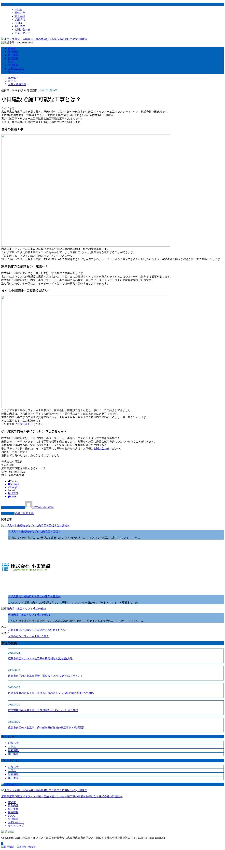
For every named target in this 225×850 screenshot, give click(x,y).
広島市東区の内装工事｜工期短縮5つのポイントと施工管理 (43, 710)
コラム (12, 746)
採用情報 (19, 19)
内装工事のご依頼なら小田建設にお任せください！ (38, 629)
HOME (18, 9)
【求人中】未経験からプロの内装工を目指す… (35, 531)
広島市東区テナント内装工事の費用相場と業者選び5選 (40, 658)
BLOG (18, 23)
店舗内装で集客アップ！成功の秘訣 (29, 614)
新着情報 (13, 750)
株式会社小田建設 (43, 507)
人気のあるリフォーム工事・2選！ (28, 636)
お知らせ (13, 742)
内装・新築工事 (17, 84)
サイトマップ (22, 33)
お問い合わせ (22, 29)
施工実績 (19, 16)
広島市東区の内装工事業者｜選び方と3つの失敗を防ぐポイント (45, 675)
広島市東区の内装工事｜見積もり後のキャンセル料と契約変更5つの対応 (51, 693)
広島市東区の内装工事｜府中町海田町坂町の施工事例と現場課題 (46, 727)
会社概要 (19, 26)
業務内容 (19, 12)
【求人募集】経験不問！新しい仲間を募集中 (34, 596)
